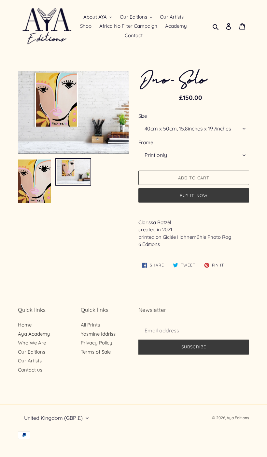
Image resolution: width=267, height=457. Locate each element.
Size (142, 116)
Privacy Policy (96, 343)
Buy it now (193, 195)
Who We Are (32, 343)
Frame (145, 142)
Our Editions (31, 352)
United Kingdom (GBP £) (53, 418)
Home (25, 325)
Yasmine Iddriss (98, 334)
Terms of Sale (96, 352)
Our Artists (30, 361)
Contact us (30, 370)
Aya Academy (34, 334)
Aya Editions (238, 417)
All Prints (90, 325)
